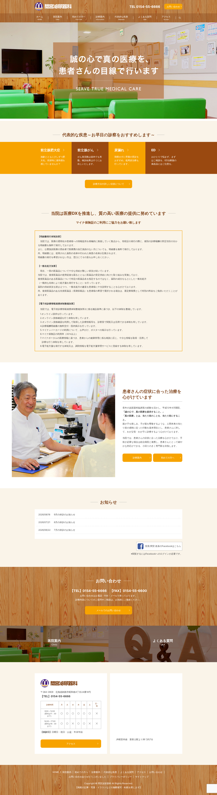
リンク (53, 158)
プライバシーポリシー (121, 776)
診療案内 (100, 17)
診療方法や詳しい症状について (108, 183)
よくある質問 (144, 17)
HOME (56, 772)
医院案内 (57, 17)
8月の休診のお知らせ (64, 522)
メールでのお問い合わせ (108, 610)
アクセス (166, 17)
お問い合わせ (173, 6)
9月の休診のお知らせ (64, 514)
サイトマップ (142, 776)
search (178, 18)
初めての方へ (78, 17)
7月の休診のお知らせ (64, 530)
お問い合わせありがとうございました (87, 776)
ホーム (39, 17)
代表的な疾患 (121, 17)
